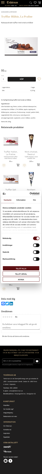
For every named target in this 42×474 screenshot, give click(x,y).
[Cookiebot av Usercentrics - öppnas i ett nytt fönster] (29, 193)
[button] (3, 2)
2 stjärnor (5, 317)
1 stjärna (3, 317)
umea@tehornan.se (16, 391)
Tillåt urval (21, 274)
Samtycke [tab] (7, 200)
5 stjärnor (11, 317)
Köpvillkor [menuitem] (6, 405)
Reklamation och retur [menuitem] (10, 416)
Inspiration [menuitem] (6, 433)
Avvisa (21, 280)
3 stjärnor (7, 317)
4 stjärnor (9, 317)
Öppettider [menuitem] (6, 437)
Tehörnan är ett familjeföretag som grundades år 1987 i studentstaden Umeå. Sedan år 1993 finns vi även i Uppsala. (20, 381)
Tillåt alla (21, 269)
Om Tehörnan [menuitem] (7, 426)
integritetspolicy (29, 364)
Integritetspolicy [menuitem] (8, 413)
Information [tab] (21, 200)
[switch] (36, 245)
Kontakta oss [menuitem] (7, 430)
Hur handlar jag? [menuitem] (8, 409)
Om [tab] (34, 200)
